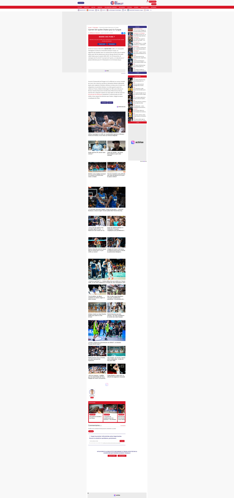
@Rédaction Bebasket (95, 33)
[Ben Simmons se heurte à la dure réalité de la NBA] (130, 102)
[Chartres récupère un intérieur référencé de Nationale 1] (130, 69)
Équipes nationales (137, 28)
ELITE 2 (104, 10)
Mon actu (86, 7)
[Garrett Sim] (92, 392)
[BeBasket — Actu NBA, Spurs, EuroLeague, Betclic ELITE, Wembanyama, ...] (117, 2)
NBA (98, 10)
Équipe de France (145, 7)
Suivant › (110, 102)
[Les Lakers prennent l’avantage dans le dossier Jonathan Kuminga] (130, 84)
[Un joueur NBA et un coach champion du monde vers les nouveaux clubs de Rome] (130, 110)
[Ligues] (151, 10)
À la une (80, 7)
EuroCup (135, 109)
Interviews (153, 7)
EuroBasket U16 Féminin (138, 33)
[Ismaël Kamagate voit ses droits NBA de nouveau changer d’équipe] (130, 93)
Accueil (89, 27)
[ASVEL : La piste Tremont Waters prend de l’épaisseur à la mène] (130, 52)
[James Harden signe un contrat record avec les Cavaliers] (130, 119)
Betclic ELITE (83, 10)
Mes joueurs (122, 7)
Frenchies (100, 7)
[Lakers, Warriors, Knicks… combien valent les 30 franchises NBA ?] (130, 115)
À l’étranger (95, 27)
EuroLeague (91, 10)
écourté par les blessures (95, 94)
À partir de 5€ (102, 44)
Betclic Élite (92, 414)
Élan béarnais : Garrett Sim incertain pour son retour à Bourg (123, 418)
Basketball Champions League (136, 10)
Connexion (123, 425)
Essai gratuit (112, 44)
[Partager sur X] (124, 33)
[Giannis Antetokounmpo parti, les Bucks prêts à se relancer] (130, 65)
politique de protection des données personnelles (111, 443)
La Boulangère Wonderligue (115, 10)
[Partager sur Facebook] (122, 33)
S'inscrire (122, 441)
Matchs (93, 7)
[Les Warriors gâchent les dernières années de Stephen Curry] (130, 97)
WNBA (147, 10)
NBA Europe (136, 46)
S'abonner (154, 4)
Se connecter (153, 1)
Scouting (129, 7)
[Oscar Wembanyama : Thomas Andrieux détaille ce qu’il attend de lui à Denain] (130, 61)
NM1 (125, 10)
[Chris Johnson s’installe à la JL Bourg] (96, 408)
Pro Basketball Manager (111, 7)
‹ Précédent (104, 102)
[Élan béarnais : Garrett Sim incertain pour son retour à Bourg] (125, 408)
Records (136, 7)
